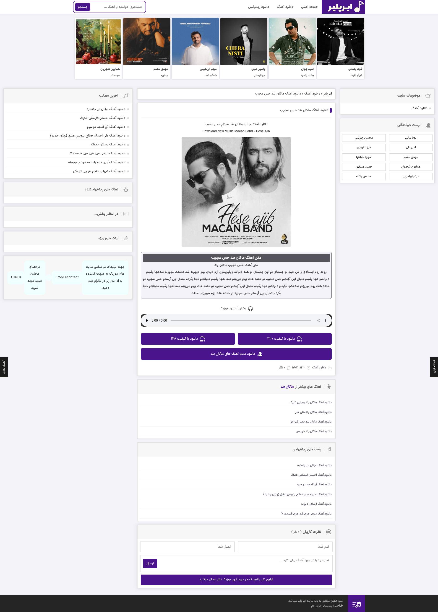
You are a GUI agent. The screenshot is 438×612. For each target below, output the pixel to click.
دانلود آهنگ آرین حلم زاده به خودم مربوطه (96, 162)
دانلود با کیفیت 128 (184, 338)
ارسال (150, 563)
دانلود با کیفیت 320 (281, 338)
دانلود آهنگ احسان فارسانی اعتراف (102, 118)
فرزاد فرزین (364, 147)
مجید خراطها (364, 157)
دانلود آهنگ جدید (256, 124)
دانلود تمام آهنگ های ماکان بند (233, 354)
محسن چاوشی (364, 138)
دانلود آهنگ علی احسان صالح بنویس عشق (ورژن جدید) (87, 135)
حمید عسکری (364, 167)
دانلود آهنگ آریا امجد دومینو (106, 127)
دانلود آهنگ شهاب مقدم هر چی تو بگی (99, 171)
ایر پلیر (327, 93)
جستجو (83, 7)
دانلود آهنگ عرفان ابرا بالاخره (106, 109)
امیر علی (411, 147)
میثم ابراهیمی (410, 176)
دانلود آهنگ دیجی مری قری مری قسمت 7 (97, 153)
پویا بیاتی (411, 138)
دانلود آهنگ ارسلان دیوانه (108, 144)
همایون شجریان (410, 167)
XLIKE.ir (16, 277)
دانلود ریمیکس (258, 7)
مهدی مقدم (411, 157)
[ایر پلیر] (343, 7)
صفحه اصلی (309, 7)
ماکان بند (236, 124)
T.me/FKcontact (67, 277)
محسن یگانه (364, 176)
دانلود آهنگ (285, 7)
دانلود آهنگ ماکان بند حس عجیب (304, 110)
